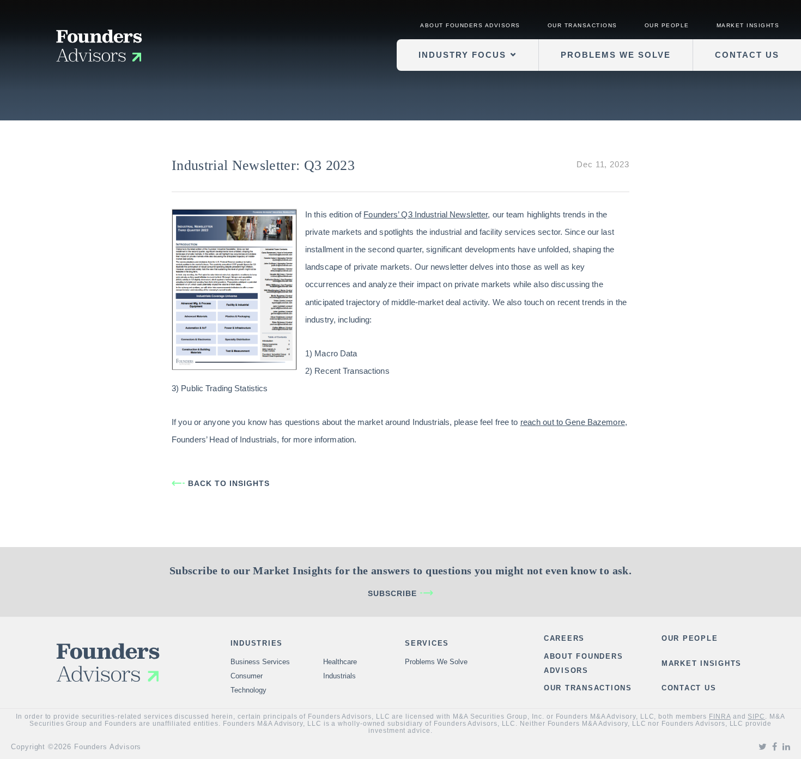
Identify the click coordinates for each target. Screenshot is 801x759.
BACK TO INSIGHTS (229, 483)
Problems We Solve (616, 54)
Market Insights (748, 25)
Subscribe (392, 593)
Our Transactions (582, 25)
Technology (248, 690)
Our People (667, 25)
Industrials (339, 676)
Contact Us (747, 54)
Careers (564, 638)
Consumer (246, 676)
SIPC (756, 716)
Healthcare (340, 662)
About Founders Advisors (470, 25)
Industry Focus (462, 54)
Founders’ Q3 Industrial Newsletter (425, 214)
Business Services (260, 662)
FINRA (720, 716)
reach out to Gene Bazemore (572, 422)
